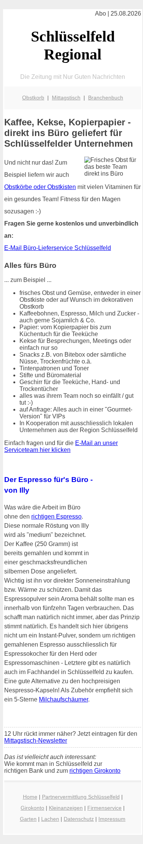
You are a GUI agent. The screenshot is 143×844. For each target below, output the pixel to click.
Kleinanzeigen (66, 808)
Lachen (50, 819)
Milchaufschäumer (63, 699)
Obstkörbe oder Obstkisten (40, 187)
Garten (28, 819)
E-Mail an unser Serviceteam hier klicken (61, 446)
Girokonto (32, 808)
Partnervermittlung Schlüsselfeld (81, 797)
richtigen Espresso (56, 516)
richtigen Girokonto (95, 770)
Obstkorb (33, 97)
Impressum (111, 819)
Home (30, 797)
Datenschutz (79, 819)
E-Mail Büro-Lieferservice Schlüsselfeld (57, 248)
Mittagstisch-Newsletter (35, 740)
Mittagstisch (66, 97)
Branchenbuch (105, 97)
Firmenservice (104, 808)
